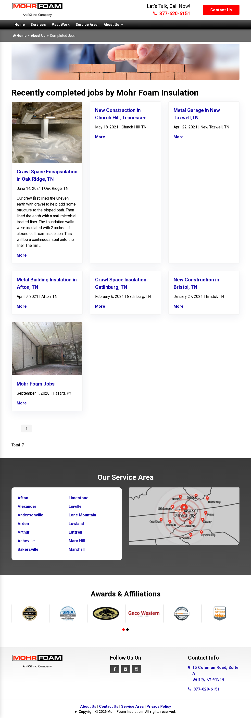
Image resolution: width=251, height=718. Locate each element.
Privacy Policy (159, 706)
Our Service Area (126, 477)
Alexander (27, 506)
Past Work (61, 25)
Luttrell (75, 532)
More (22, 255)
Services (38, 25)
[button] (123, 629)
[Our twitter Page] (126, 669)
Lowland (76, 523)
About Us (111, 25)
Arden (23, 523)
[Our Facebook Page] (115, 669)
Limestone (78, 498)
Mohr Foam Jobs (36, 384)
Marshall (77, 549)
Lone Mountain (82, 515)
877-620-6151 (174, 13)
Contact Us (221, 10)
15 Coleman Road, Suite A (215, 673)
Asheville (26, 540)
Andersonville (30, 515)
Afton (23, 498)
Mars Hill (77, 540)
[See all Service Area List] (184, 515)
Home (19, 25)
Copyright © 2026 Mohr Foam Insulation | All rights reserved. (127, 712)
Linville (75, 506)
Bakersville (28, 549)
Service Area (87, 25)
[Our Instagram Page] (137, 669)
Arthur (24, 532)
